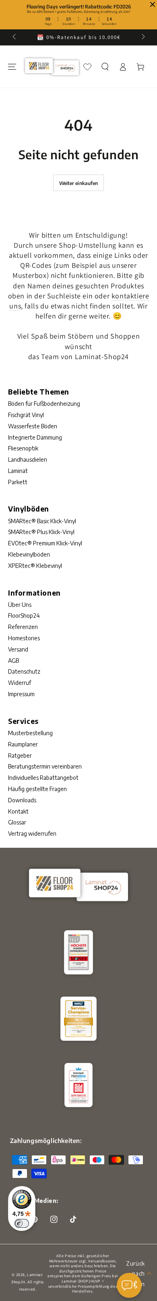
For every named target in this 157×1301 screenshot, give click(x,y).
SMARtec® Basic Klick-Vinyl (42, 521)
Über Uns (19, 604)
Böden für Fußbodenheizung (44, 403)
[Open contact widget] (129, 1285)
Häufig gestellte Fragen (37, 788)
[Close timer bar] (152, 4)
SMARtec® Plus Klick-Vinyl (41, 531)
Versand (18, 649)
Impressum (21, 694)
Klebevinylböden (29, 554)
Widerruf (19, 682)
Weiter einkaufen (78, 183)
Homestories (24, 638)
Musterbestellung (30, 733)
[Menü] (12, 67)
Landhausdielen (27, 459)
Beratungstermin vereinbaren (45, 766)
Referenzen (23, 626)
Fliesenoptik (23, 448)
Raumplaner (23, 744)
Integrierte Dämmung (35, 437)
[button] (105, 67)
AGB (13, 660)
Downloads (22, 800)
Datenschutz (24, 671)
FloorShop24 (24, 615)
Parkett (17, 482)
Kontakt (18, 811)
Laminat (18, 470)
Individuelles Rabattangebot (43, 777)
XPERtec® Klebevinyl (35, 565)
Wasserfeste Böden (32, 426)
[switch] (21, 1223)
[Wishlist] (87, 67)
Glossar (17, 822)
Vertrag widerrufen (32, 833)
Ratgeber (20, 755)
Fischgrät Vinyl (26, 414)
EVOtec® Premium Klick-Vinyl (45, 543)
